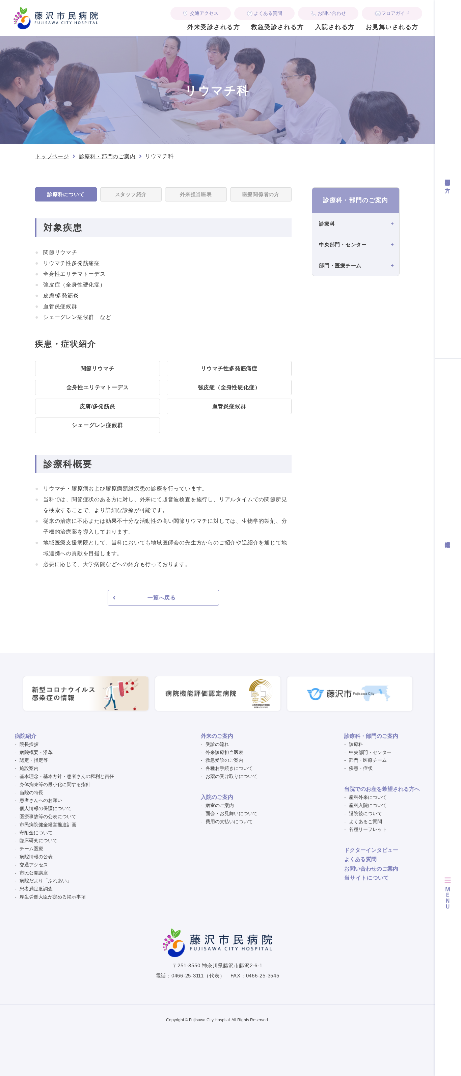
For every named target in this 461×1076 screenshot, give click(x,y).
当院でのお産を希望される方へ (382, 789)
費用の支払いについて (229, 821)
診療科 (356, 744)
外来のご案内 (217, 736)
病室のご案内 (220, 805)
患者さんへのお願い (41, 800)
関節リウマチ (98, 368)
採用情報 (448, 537)
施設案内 (29, 768)
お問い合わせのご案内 (371, 868)
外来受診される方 (213, 27)
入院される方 (335, 27)
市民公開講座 (34, 873)
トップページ (52, 156)
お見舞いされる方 (392, 27)
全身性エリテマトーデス (97, 387)
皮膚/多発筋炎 (97, 406)
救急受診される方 (277, 27)
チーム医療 (31, 848)
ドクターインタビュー (371, 850)
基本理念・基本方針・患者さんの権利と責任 (67, 776)
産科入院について (368, 805)
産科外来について (368, 797)
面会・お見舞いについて (231, 813)
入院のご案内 (217, 797)
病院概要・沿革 (36, 752)
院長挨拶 (29, 744)
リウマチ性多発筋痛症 (229, 368)
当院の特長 (31, 792)
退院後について (365, 813)
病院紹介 (25, 736)
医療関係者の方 (448, 179)
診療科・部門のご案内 (107, 156)
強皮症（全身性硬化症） (229, 387)
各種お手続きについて (229, 768)
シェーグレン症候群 (97, 425)
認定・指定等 (34, 760)
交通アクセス (204, 13)
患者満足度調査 (36, 888)
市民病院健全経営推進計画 (48, 824)
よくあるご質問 (365, 821)
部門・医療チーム (368, 760)
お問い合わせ (332, 13)
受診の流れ (217, 744)
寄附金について (36, 832)
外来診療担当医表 (224, 752)
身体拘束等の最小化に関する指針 (55, 784)
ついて (366, 878)
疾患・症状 (361, 768)
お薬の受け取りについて (231, 776)
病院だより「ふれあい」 (46, 880)
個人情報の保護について (46, 808)
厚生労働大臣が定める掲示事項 (53, 896)
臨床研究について (38, 840)
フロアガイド (395, 13)
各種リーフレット (368, 829)
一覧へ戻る (161, 597)
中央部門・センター (370, 752)
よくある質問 (268, 13)
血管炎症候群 (229, 406)
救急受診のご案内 (224, 760)
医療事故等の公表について (48, 816)
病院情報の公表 (36, 856)
